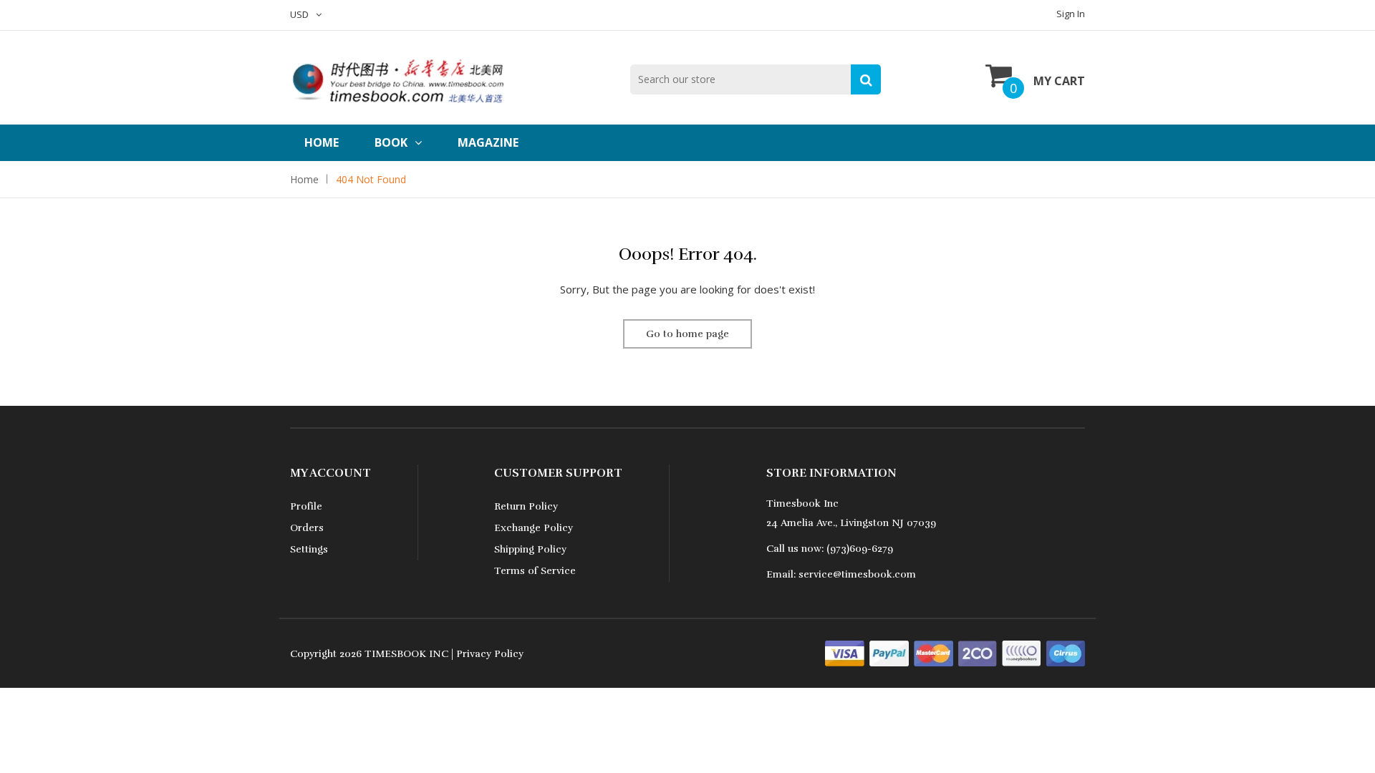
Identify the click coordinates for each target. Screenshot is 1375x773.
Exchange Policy (533, 528)
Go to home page (687, 334)
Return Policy (526, 506)
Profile (306, 506)
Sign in (1070, 13)
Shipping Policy (530, 549)
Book (391, 142)
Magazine (488, 142)
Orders (307, 528)
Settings (309, 549)
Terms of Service (535, 571)
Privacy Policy (490, 654)
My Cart (1059, 81)
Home (321, 142)
